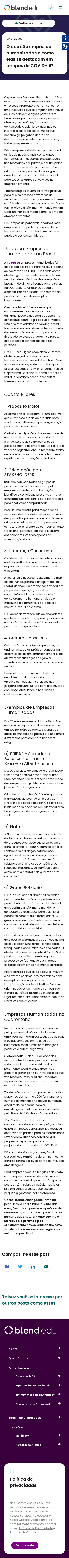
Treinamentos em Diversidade (35, 1395)
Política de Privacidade (36, 1528)
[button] (60, 7)
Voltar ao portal (30, 23)
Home (12, 1349)
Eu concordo (25, 1545)
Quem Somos (18, 1358)
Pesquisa (13, 263)
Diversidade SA (25, 1376)
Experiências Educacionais (33, 1385)
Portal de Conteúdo (28, 1445)
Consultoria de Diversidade (33, 1404)
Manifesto (22, 1435)
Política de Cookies (24, 1532)
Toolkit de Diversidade (24, 1418)
